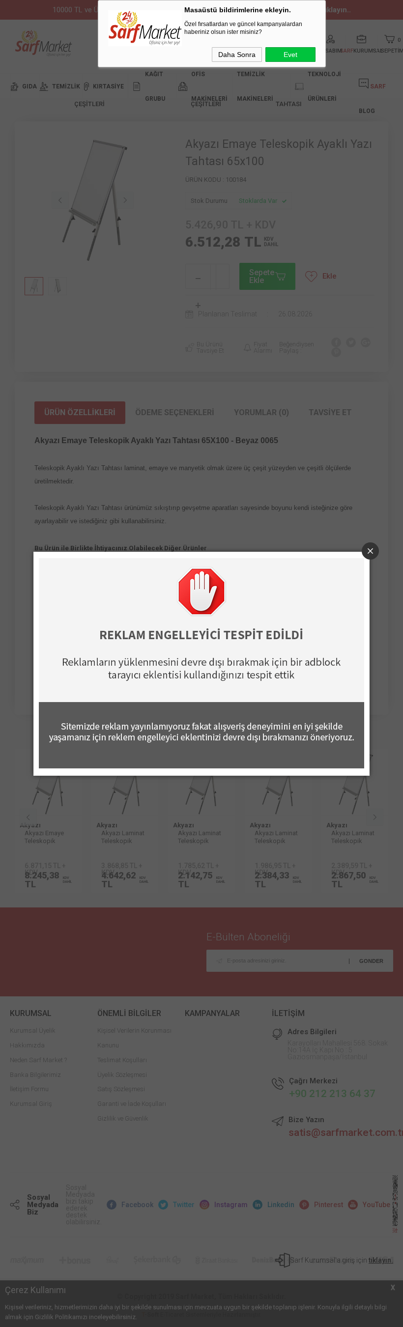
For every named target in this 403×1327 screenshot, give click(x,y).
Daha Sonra (237, 54)
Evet (290, 54)
